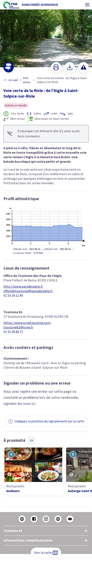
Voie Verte (26, 80)
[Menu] (87, 4)
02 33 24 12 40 (13, 295)
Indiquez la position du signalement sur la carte (49, 421)
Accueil (13, 80)
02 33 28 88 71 (13, 332)
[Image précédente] (9, 465)
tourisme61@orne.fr (18, 327)
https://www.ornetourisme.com (26, 323)
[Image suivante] (57, 465)
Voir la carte (43, 552)
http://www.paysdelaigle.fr (23, 286)
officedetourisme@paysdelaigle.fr (28, 291)
